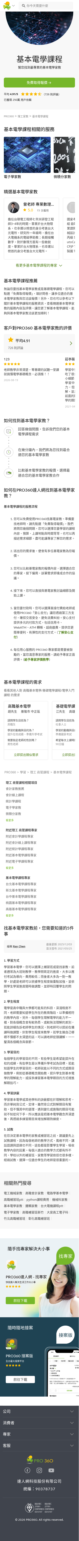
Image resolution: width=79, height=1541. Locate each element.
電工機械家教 (13, 1193)
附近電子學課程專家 (19, 861)
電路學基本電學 (57, 1193)
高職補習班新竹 (33, 1212)
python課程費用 (37, 1200)
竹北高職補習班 (14, 1218)
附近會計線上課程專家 (21, 842)
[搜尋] (23, 5)
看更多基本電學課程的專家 (37, 265)
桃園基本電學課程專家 (21, 902)
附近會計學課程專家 (19, 836)
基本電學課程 (40, 116)
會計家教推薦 (15, 788)
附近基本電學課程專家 (21, 855)
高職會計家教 (34, 1193)
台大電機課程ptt (52, 1206)
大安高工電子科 (57, 1212)
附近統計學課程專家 (19, 849)
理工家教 (23, 116)
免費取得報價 (37, 82)
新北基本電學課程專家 (21, 890)
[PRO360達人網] (28, 1472)
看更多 (10, 820)
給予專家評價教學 (36, 659)
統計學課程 (13, 801)
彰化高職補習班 (39, 1218)
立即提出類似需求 (26, 755)
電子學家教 (13, 807)
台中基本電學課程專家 (21, 896)
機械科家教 (59, 1200)
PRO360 (9, 116)
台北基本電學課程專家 (21, 884)
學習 (23, 772)
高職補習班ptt (13, 1200)
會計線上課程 (15, 795)
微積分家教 (13, 813)
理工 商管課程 (39, 772)
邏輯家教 (31, 1206)
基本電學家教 (13, 1206)
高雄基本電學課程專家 (21, 909)
